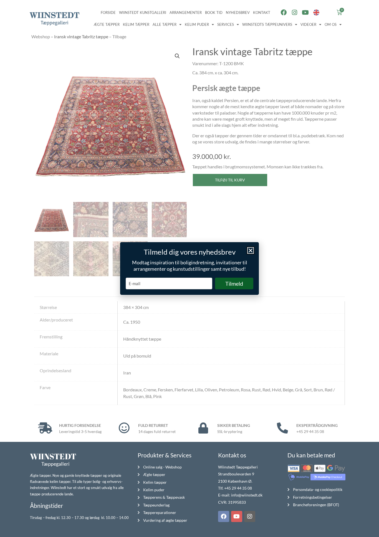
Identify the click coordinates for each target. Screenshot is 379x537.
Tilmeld (234, 283)
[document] (189, 268)
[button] (250, 250)
